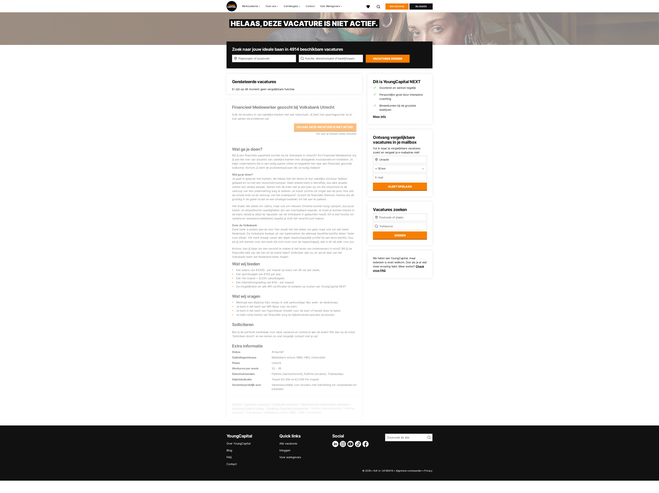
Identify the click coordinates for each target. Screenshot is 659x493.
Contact (310, 6)
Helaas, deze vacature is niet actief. (325, 127)
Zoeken (400, 235)
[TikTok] (358, 444)
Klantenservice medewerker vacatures (325, 404)
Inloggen (421, 6)
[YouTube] (351, 444)
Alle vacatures (288, 443)
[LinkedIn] (336, 444)
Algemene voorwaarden (409, 470)
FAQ (229, 457)
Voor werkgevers (290, 457)
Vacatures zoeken (387, 58)
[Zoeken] (378, 6)
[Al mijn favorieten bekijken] (368, 6)
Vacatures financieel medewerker (288, 408)
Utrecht (237, 404)
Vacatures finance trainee (248, 408)
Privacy (428, 470)
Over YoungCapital (239, 443)
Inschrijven (397, 6)
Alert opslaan (400, 186)
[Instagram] (343, 444)
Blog (229, 450)
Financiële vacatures (285, 404)
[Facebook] (366, 444)
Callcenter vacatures (257, 404)
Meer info (379, 116)
